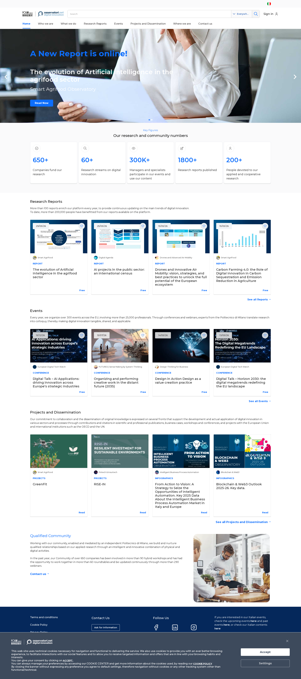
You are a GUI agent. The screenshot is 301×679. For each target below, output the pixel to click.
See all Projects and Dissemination (242, 522)
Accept (265, 652)
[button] (6, 76)
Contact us (38, 574)
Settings (265, 663)
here (254, 621)
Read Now (41, 103)
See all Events (258, 401)
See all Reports (257, 299)
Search (256, 14)
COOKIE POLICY (202, 663)
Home (26, 23)
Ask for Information (105, 627)
